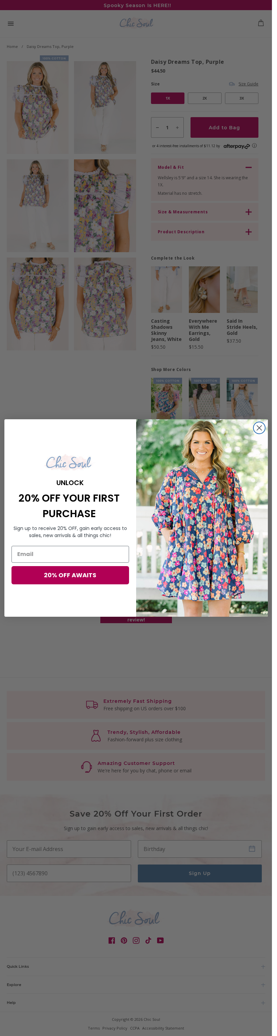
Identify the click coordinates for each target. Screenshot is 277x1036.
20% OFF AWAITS (70, 575)
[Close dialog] (259, 428)
